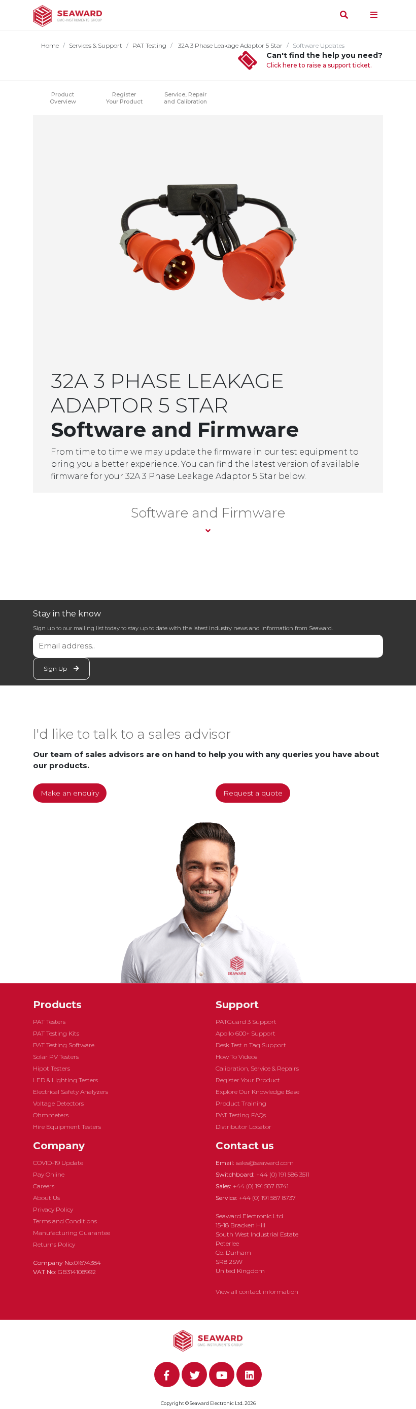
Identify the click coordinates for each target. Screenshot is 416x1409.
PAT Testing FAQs (241, 1115)
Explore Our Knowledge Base (257, 1091)
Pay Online (48, 1174)
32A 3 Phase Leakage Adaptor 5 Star (230, 45)
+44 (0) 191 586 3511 (282, 1174)
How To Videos (236, 1056)
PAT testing (149, 45)
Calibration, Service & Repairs (257, 1068)
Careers (43, 1186)
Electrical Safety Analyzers (70, 1091)
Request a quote (253, 793)
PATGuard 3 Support (246, 1021)
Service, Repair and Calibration (185, 98)
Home (50, 45)
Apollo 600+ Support (245, 1033)
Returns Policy (54, 1244)
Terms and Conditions (65, 1221)
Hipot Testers (51, 1068)
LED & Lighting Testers (65, 1080)
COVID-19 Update (58, 1162)
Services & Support (95, 45)
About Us (46, 1197)
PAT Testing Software (63, 1045)
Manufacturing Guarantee (71, 1232)
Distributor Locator (243, 1126)
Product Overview (63, 98)
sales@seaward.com (265, 1162)
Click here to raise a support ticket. (319, 65)
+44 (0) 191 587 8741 (261, 1186)
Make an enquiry (70, 793)
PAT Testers (49, 1021)
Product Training (241, 1103)
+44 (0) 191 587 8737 (267, 1197)
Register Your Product (124, 98)
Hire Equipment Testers (67, 1126)
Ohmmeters (50, 1115)
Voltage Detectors (58, 1103)
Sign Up (56, 668)
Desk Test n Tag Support (251, 1045)
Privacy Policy (53, 1209)
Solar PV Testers (56, 1056)
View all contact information (257, 1291)
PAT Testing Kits (56, 1033)
